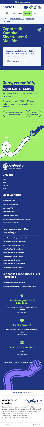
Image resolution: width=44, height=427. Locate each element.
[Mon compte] (26, 7)
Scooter (5, 185)
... (7, 19)
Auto (4, 180)
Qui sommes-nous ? (9, 201)
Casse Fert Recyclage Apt (11, 260)
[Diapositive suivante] (40, 2)
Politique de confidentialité (22, 392)
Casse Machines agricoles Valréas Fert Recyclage (19, 286)
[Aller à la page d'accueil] (10, 7)
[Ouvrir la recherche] (8, 13)
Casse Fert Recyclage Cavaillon (13, 253)
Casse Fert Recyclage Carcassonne (14, 241)
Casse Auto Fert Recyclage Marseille (15, 238)
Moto (4, 183)
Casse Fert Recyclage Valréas (13, 267)
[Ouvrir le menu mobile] (39, 7)
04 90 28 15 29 (23, 101)
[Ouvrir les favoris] (30, 7)
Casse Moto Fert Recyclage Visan (14, 282)
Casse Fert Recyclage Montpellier (14, 245)
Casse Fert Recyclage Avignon (13, 249)
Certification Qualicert (10, 223)
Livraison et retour (9, 212)
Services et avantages (10, 204)
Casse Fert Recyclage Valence (13, 256)
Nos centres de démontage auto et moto (16, 219)
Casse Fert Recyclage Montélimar (14, 264)
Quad (4, 188)
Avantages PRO (8, 208)
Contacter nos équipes (10, 215)
